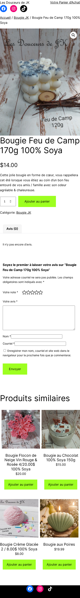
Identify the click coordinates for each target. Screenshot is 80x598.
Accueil (5, 18)
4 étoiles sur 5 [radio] (35, 291)
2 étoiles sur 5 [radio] (27, 291)
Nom (7, 336)
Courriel (9, 343)
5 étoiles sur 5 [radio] (40, 291)
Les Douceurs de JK (15, 2)
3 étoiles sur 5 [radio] (31, 291)
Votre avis (10, 301)
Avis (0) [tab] (12, 229)
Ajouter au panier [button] (20, 484)
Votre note (10, 292)
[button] (73, 35)
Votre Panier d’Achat (65, 2)
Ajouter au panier (37, 201)
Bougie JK (21, 18)
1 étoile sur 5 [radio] (23, 291)
